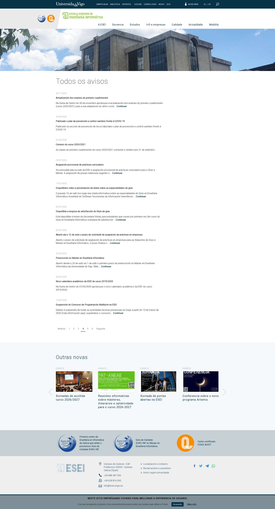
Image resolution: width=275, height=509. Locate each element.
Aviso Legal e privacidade (156, 472)
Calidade (177, 24)
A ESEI (102, 24)
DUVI (168, 4)
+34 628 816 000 (112, 480)
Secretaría (193, 4)
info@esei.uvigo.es (113, 485)
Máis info (192, 504)
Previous (50, 392)
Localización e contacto (155, 464)
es (209, 4)
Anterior (61, 328)
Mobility (214, 24)
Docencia (118, 24)
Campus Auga (102, 4)
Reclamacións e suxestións (157, 468)
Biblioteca (115, 4)
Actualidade (196, 24)
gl (205, 4)
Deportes (126, 4)
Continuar (122, 106)
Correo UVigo (150, 4)
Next (224, 392)
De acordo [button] (177, 504)
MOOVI (161, 4)
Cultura (138, 4)
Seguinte (100, 328)
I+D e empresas (155, 24)
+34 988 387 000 (112, 475)
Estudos (135, 24)
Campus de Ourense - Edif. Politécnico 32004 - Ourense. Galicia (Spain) (118, 467)
